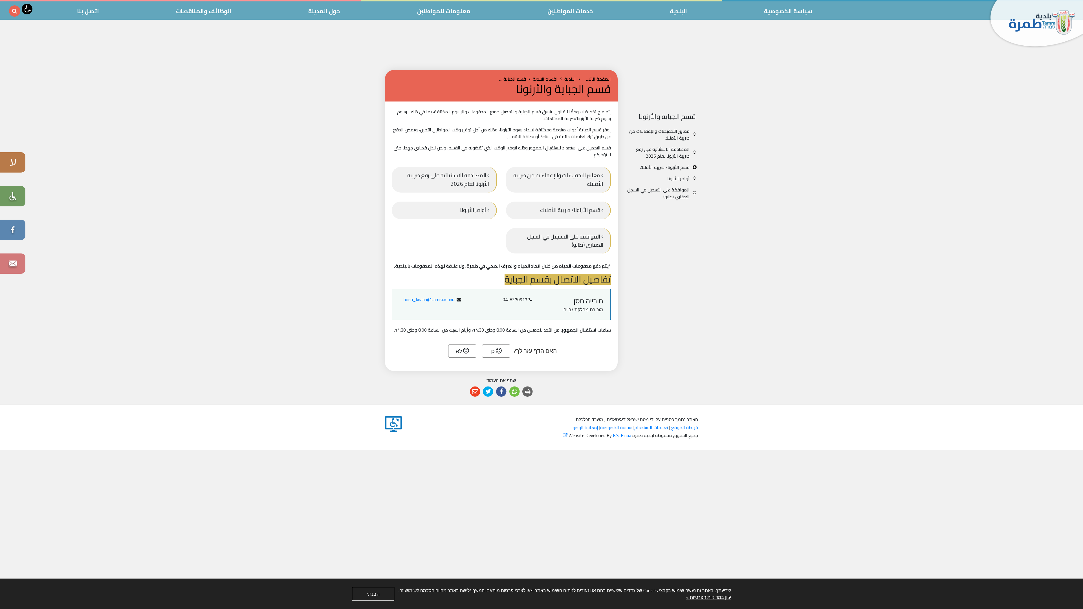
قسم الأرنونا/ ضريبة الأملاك (665, 167)
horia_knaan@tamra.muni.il (429, 299)
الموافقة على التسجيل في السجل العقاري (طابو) (658, 193)
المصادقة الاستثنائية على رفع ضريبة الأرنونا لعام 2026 (663, 152)
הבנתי (373, 594)
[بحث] (14, 11)
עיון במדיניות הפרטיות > (708, 597)
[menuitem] (662, 134)
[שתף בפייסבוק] (501, 392)
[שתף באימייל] (475, 392)
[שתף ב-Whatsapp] (515, 392)
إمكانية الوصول (583, 427)
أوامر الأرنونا (678, 178)
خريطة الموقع (684, 427)
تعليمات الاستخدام (651, 427)
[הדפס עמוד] (527, 392)
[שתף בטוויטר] (488, 392)
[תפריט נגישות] (27, 9)
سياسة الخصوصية (616, 427)
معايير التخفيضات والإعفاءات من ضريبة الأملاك (659, 134)
